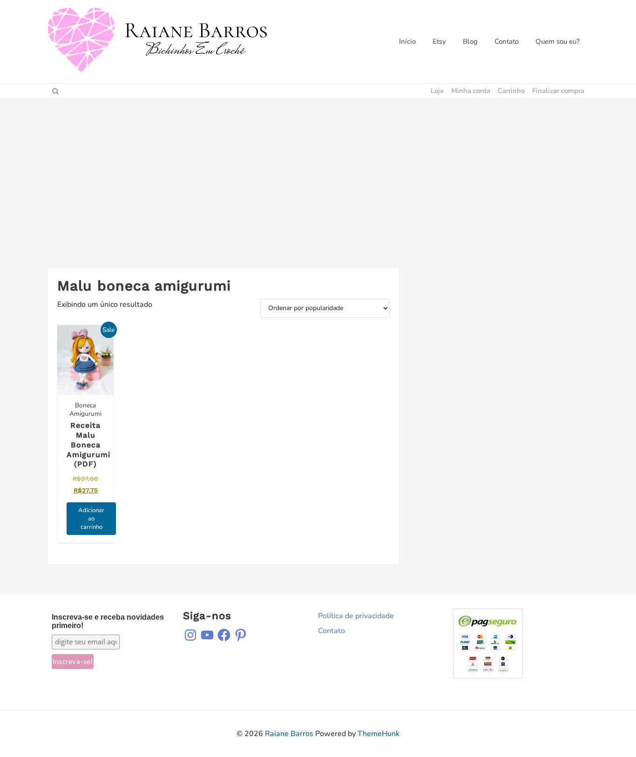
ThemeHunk (378, 734)
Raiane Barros (289, 734)
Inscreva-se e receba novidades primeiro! (108, 621)
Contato (331, 631)
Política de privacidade (356, 616)
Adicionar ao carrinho (91, 518)
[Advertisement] (318, 168)
